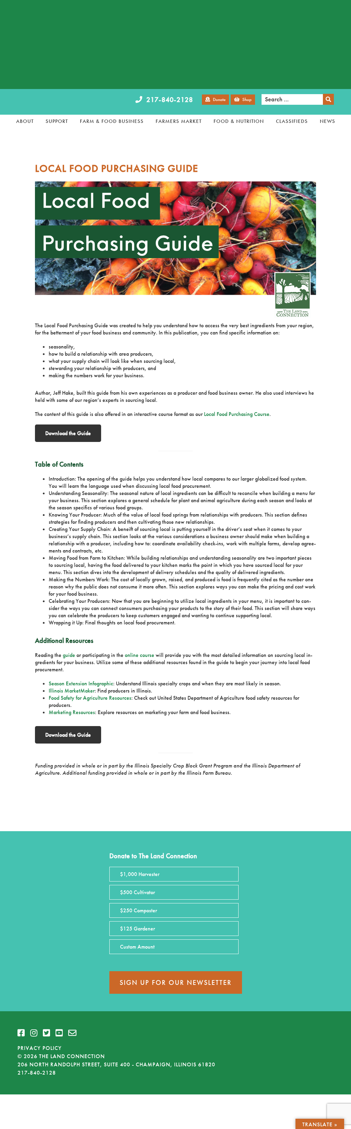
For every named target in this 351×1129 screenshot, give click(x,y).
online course (139, 655)
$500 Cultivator (137, 892)
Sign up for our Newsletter (176, 982)
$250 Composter (138, 910)
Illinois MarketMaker (72, 690)
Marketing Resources (72, 712)
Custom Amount (137, 946)
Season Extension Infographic (81, 683)
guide (69, 655)
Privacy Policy (39, 1048)
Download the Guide (68, 433)
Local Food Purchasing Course (236, 414)
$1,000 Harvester (139, 874)
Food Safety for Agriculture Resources (90, 697)
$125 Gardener (137, 928)
